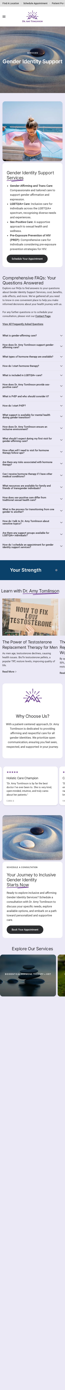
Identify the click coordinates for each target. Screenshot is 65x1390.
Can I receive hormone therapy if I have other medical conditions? (27, 475)
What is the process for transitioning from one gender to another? (28, 510)
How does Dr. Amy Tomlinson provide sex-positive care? (26, 386)
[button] (27, 259)
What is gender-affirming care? (19, 335)
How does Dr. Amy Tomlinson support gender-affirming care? (28, 346)
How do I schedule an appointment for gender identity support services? (27, 546)
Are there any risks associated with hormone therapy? (27, 463)
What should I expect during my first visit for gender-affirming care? (27, 440)
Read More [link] (8, 671)
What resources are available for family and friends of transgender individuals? (26, 487)
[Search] (60, 17)
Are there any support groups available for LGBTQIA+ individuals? (25, 534)
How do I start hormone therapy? (20, 365)
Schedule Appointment (35, 3)
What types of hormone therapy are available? (27, 356)
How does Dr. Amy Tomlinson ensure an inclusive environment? (24, 428)
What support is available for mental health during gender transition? (26, 416)
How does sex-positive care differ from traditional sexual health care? (24, 499)
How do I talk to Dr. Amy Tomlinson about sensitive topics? (25, 522)
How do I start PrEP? (14, 405)
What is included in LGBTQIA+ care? (22, 375)
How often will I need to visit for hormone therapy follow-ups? (25, 451)
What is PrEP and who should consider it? (25, 396)
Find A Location (10, 3)
